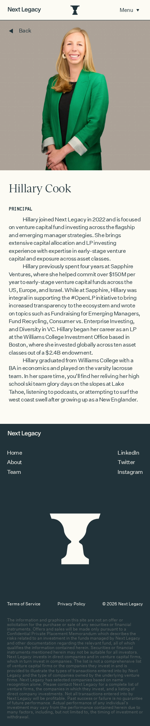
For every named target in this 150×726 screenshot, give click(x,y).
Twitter (126, 462)
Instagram (130, 472)
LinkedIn (128, 452)
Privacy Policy (71, 604)
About (14, 462)
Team (14, 472)
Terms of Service (23, 604)
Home (14, 452)
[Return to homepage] (24, 10)
